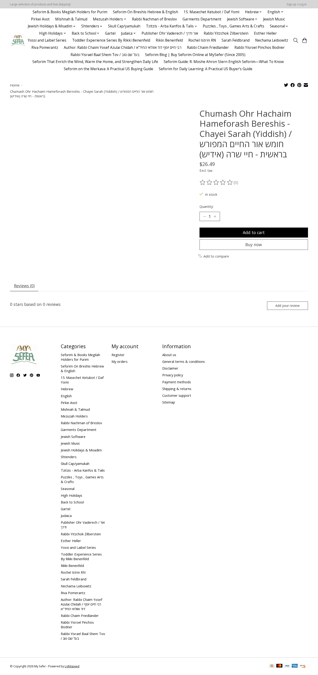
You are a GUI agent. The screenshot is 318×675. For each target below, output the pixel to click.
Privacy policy (172, 375)
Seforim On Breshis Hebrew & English (145, 12)
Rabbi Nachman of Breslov (154, 19)
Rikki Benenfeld (169, 40)
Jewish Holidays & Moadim (81, 450)
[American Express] (295, 666)
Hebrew (67, 389)
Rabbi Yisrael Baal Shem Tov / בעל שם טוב (105, 54)
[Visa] (287, 666)
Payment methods (176, 382)
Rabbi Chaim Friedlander (208, 47)
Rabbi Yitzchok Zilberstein (226, 33)
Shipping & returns (176, 388)
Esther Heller (265, 33)
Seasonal (67, 488)
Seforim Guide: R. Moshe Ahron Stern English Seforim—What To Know (224, 61)
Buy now (253, 244)
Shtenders (69, 456)
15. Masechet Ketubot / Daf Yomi (211, 12)
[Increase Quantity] (215, 216)
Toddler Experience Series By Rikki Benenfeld (111, 40)
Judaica (66, 515)
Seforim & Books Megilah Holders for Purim (70, 12)
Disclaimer (170, 368)
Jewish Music (274, 19)
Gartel (110, 33)
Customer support (176, 395)
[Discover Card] (303, 666)
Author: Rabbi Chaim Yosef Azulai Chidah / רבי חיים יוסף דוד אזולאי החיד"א (122, 47)
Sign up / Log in (297, 4)
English (66, 396)
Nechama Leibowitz (271, 40)
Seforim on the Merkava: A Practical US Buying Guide (108, 68)
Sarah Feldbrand (236, 40)
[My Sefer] (18, 40)
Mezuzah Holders (74, 416)
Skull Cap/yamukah (124, 26)
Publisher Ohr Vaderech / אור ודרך (170, 33)
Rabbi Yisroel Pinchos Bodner (259, 47)
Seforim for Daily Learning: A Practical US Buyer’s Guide (205, 68)
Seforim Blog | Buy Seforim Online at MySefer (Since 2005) (195, 54)
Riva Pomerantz (44, 47)
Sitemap (168, 402)
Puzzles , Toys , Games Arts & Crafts (233, 26)
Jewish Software (73, 436)
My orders (120, 361)
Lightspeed (72, 666)
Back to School (72, 502)
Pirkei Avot (40, 19)
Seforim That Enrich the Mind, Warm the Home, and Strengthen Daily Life (95, 61)
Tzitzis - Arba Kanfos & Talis (83, 470)
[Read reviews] (216, 182)
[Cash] (272, 666)
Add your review (287, 305)
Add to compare (216, 256)
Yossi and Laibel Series (47, 40)
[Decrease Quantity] (204, 216)
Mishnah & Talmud (71, 19)
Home (15, 85)
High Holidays (71, 495)
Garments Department (202, 19)
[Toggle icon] (295, 40)
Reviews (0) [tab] (24, 285)
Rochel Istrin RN (202, 40)
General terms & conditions (183, 361)
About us (169, 354)
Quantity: (206, 206)
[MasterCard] (279, 666)
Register (118, 354)
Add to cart (254, 232)
